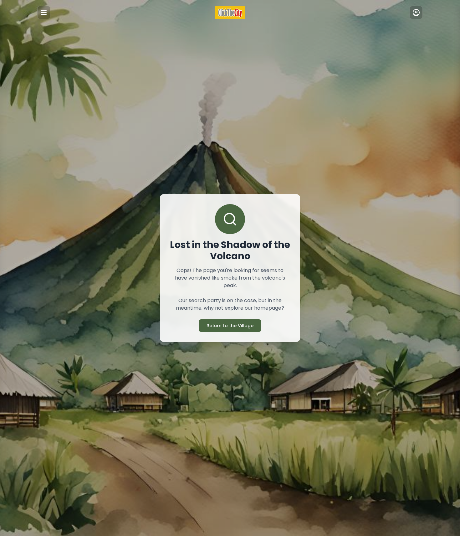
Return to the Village (230, 325)
